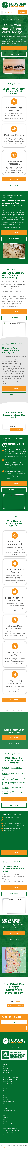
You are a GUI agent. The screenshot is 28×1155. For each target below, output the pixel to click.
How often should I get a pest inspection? (13, 773)
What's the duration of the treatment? (12, 787)
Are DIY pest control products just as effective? (13, 783)
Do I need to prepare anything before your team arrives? (13, 778)
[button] (2, 12)
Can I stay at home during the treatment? (13, 792)
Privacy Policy (4, 1147)
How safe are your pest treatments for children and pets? (12, 768)
